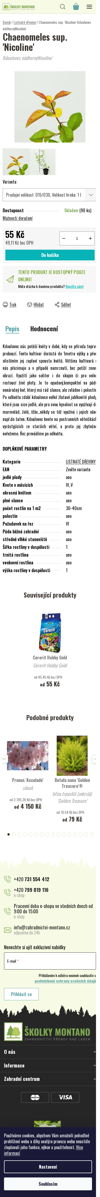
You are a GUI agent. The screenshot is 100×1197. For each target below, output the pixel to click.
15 (92, 834)
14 (86, 834)
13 (80, 834)
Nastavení (48, 1167)
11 (69, 834)
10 (64, 834)
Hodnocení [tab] (44, 328)
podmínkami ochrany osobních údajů (65, 980)
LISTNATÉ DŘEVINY (81, 461)
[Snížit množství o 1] (64, 238)
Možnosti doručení (18, 218)
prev (4, 759)
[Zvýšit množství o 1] (90, 238)
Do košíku (50, 255)
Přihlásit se (21, 994)
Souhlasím (48, 1184)
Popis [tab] (12, 328)
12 (75, 834)
